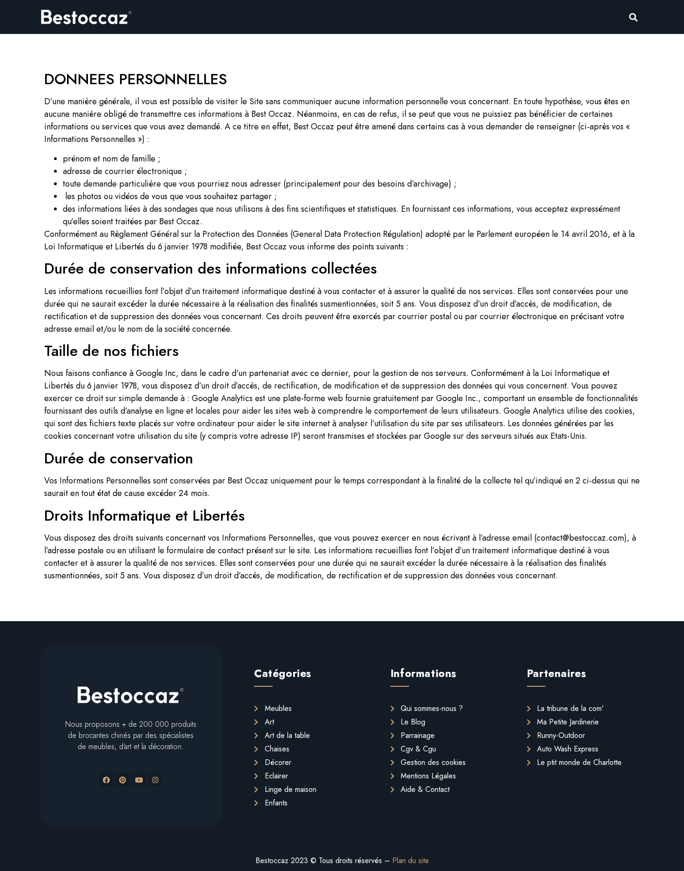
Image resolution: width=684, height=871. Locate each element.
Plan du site (410, 860)
